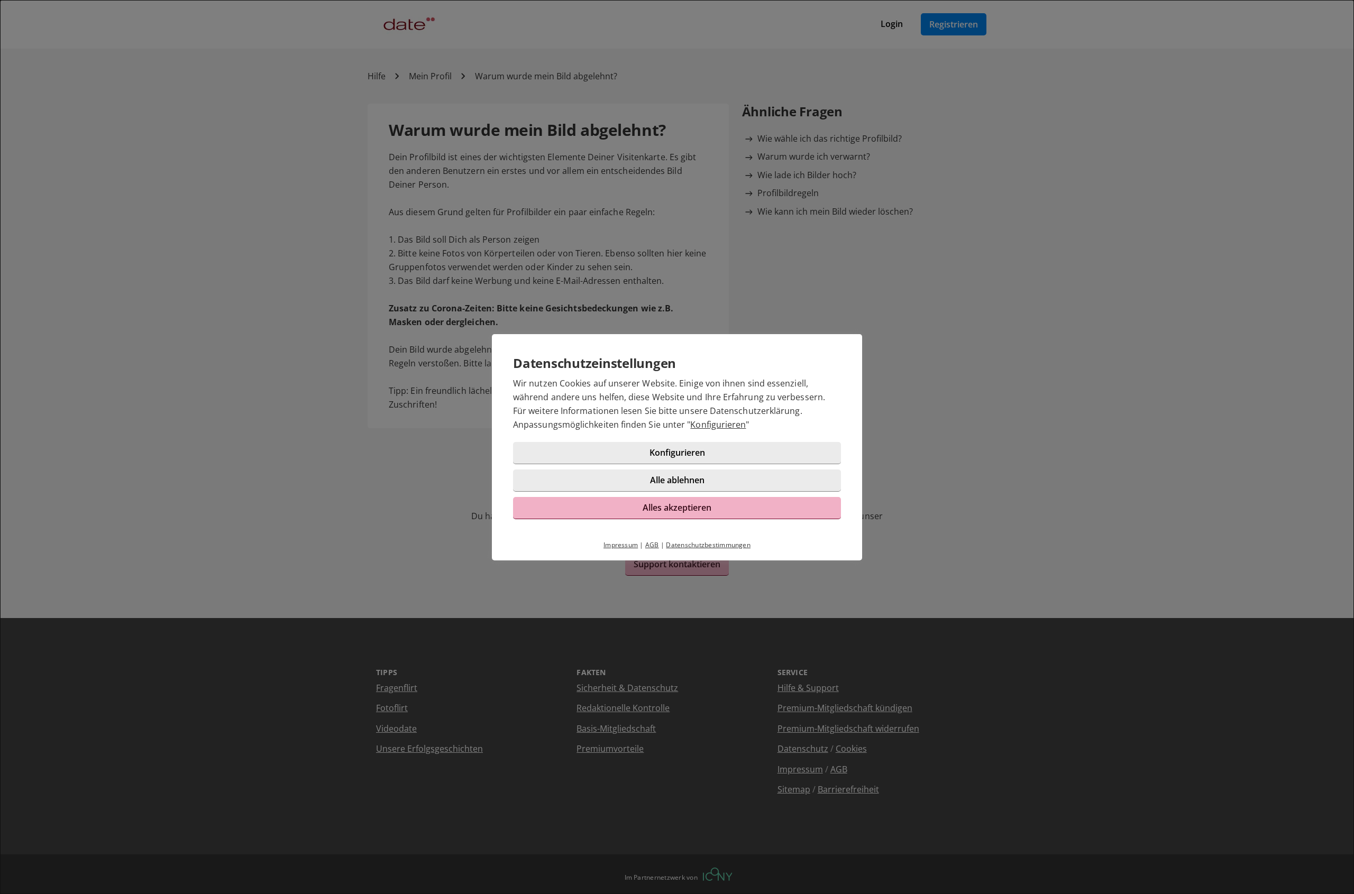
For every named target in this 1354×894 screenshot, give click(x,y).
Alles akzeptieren (677, 507)
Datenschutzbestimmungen (708, 544)
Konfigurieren (718, 424)
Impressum (620, 544)
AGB (652, 544)
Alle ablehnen (677, 480)
